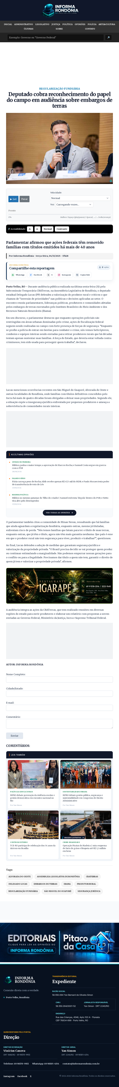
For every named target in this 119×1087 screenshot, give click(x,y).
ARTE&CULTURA (107, 24)
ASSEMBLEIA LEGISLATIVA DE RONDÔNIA (58, 876)
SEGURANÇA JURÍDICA (89, 891)
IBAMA (67, 884)
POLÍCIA (92, 24)
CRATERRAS (92, 876)
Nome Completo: (16, 674)
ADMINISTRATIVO (23, 24)
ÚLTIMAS (28, 29)
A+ (30, 229)
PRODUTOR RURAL (86, 884)
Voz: (52, 204)
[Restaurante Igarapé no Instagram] (59, 586)
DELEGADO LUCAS (18, 884)
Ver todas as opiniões (58, 513)
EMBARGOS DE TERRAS (45, 884)
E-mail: (10, 702)
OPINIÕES (80, 24)
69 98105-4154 (82, 1055)
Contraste (62, 229)
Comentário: (13, 716)
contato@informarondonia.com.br (81, 1063)
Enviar (14, 735)
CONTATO (90, 29)
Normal (48, 229)
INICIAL (8, 24)
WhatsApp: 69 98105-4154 (45, 1063)
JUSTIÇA (56, 24)
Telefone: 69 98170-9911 (16, 1063)
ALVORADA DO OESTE (20, 876)
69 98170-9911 (23, 1055)
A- (37, 229)
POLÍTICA (67, 24)
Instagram (9, 1076)
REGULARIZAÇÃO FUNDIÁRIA (23, 891)
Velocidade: (56, 192)
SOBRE (59, 29)
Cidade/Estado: (14, 688)
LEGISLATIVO (42, 24)
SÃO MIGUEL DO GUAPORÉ (57, 891)
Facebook (22, 1076)
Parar (24, 199)
